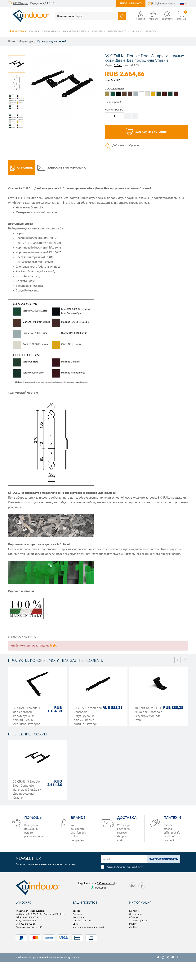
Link (140, 867)
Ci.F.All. (118, 65)
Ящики (137, 31)
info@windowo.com (164, 3)
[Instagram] (163, 957)
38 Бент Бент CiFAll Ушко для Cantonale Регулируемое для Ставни (148, 714)
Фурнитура (16, 31)
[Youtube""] (173, 957)
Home (11, 41)
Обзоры (133, 917)
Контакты (134, 911)
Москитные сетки (75, 31)
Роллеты (97, 31)
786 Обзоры (20, 3)
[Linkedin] (178, 957)
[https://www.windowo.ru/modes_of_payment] (98, 938)
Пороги (151, 31)
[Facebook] (158, 957)
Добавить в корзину (151, 131)
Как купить (78, 917)
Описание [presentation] (25, 167)
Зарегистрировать (163, 859)
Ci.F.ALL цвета (114, 88)
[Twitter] (167, 957)
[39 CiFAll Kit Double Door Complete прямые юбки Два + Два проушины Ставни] (37, 759)
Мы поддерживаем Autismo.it (89, 927)
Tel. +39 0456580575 (27, 917)
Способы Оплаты (82, 920)
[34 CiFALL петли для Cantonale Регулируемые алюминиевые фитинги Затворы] (98, 686)
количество (114, 109)
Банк (75, 923)
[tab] (21, 167)
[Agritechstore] (132, 885)
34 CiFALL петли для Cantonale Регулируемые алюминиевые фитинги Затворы (88, 716)
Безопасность (118, 31)
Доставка (77, 914)
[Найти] (122, 16)
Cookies (133, 927)
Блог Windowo (131, 3)
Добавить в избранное (126, 145)
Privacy (132, 923)
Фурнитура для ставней (51, 41)
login (53, 645)
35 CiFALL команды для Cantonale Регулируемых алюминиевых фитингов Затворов (26, 716)
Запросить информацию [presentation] (66, 167)
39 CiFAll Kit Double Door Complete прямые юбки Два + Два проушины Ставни (27, 789)
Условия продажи (138, 920)
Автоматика (50, 31)
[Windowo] (28, 16)
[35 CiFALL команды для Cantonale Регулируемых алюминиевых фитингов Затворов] (37, 686)
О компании (135, 914)
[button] (140, 15)
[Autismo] (141, 885)
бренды (77, 911)
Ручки (33, 31)
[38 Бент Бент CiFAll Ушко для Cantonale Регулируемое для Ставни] (158, 686)
